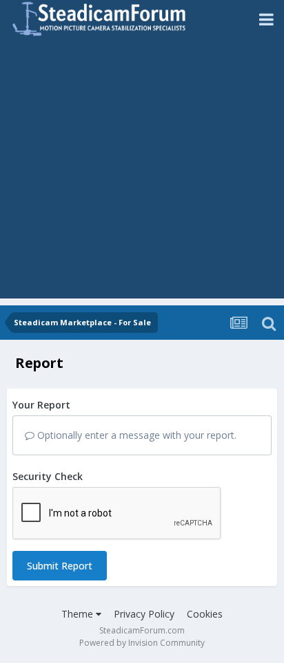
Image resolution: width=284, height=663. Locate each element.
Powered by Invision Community (142, 643)
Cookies (205, 613)
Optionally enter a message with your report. (135, 435)
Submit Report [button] (59, 565)
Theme (78, 613)
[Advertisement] (142, 171)
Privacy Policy (144, 613)
